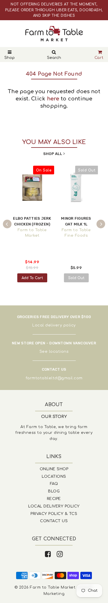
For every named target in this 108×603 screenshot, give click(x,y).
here (53, 99)
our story (54, 417)
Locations (54, 477)
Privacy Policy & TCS (54, 514)
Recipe (54, 499)
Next (100, 224)
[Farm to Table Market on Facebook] (48, 554)
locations (59, 352)
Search (54, 58)
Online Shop (54, 469)
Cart (99, 58)
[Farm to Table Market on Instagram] (60, 554)
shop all (52, 154)
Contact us (54, 521)
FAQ (54, 484)
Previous (7, 224)
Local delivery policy (54, 325)
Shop (9, 58)
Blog (54, 491)
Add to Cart (32, 278)
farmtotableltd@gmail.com (54, 378)
